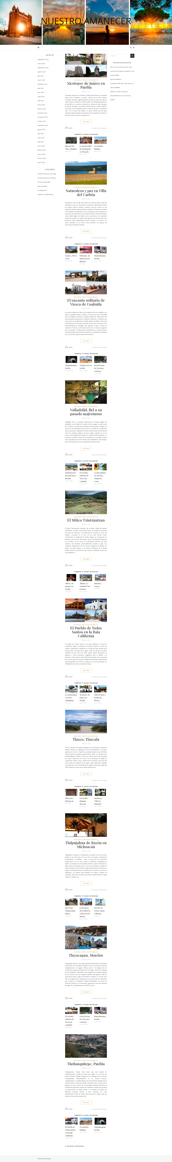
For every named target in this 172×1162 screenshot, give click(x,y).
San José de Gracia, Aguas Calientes (99, 911)
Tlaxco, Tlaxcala (86, 739)
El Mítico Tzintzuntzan (86, 520)
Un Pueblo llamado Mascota (84, 801)
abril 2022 (41, 100)
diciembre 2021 (42, 113)
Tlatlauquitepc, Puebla (86, 1063)
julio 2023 (41, 76)
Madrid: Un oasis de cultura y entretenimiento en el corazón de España (120, 95)
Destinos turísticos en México (47, 178)
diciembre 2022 (42, 84)
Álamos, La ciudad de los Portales (85, 586)
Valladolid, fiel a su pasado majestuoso (86, 411)
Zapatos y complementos (45, 194)
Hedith (71, 128)
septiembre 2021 (43, 125)
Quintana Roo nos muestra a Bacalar (70, 476)
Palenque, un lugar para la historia (85, 259)
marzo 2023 (41, 80)
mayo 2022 (41, 96)
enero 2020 (41, 162)
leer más (86, 122)
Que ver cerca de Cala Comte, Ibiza (121, 67)
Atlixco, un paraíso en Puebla (69, 586)
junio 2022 (41, 92)
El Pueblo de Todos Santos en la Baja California (86, 631)
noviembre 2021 (43, 117)
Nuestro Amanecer (86, 20)
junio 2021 (41, 133)
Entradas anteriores (75, 1146)
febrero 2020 (42, 158)
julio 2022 (41, 88)
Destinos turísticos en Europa (47, 174)
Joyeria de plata (42, 186)
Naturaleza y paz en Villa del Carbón (86, 192)
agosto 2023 (42, 72)
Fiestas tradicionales (44, 182)
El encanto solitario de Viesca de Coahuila (86, 302)
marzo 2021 (41, 146)
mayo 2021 (41, 138)
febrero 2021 (42, 150)
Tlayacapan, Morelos (86, 955)
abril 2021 (41, 142)
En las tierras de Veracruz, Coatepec (99, 368)
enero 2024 (41, 63)
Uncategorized (42, 190)
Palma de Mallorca (115, 79)
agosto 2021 (42, 129)
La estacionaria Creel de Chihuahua (71, 698)
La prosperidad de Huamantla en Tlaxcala (86, 149)
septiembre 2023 (43, 68)
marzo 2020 (41, 154)
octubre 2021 (42, 121)
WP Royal (48, 1158)
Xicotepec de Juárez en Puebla (86, 85)
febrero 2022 (42, 109)
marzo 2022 (41, 105)
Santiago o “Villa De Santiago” (98, 801)
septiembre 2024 (43, 59)
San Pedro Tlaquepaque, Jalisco (70, 911)
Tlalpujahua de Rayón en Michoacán (86, 844)
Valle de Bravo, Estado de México (100, 698)
